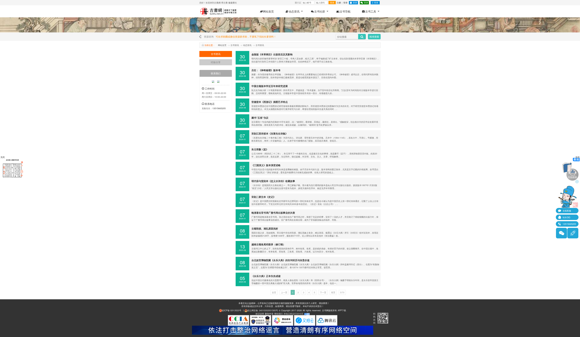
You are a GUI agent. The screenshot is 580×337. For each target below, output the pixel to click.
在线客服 (567, 210)
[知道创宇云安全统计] (307, 313)
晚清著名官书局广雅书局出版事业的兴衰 (273, 212)
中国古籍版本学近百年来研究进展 (269, 86)
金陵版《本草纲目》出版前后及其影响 (272, 54)
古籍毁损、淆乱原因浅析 (264, 228)
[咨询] (213, 81)
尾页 (333, 292)
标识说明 (260, 313)
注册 (339, 2)
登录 (332, 2)
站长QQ (566, 217)
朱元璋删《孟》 (259, 149)
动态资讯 (294, 11)
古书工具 (370, 11)
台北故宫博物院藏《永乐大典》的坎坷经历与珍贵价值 (280, 260)
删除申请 (269, 313)
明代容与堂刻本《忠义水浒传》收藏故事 (273, 181)
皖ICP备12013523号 (231, 310)
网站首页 (268, 11)
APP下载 (342, 310)
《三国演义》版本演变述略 (265, 165)
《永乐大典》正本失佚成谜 (265, 276)
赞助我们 (278, 313)
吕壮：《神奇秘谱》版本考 (265, 70)
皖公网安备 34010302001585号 (262, 310)
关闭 (577, 157)
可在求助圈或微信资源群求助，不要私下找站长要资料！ (246, 36)
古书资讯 (234, 45)
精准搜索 (374, 36)
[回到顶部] (572, 233)
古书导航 (345, 11)
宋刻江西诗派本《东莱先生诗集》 (269, 133)
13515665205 (219, 108)
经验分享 (216, 62)
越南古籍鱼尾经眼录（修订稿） (268, 244)
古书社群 (319, 11)
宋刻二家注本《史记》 (263, 197)
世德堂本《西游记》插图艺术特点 (269, 102)
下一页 (323, 292)
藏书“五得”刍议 (259, 117)
